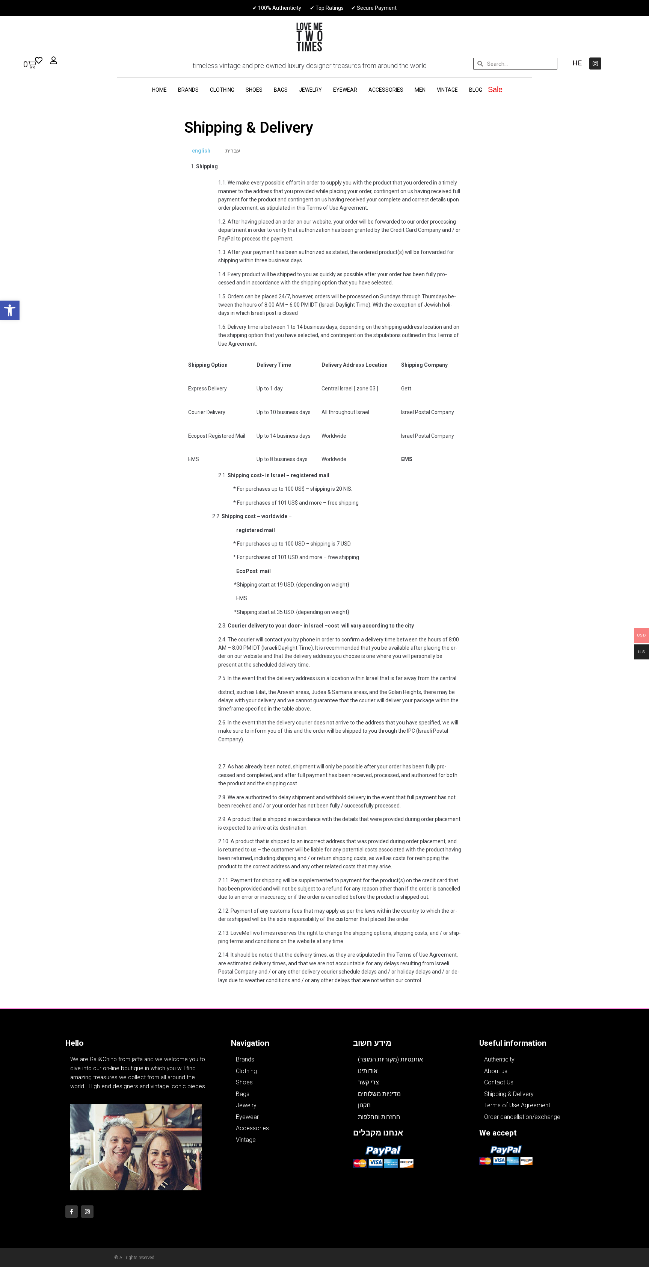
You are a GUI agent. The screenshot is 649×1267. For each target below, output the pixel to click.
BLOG (475, 90)
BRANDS (188, 90)
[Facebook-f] (71, 1211)
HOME (159, 90)
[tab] (201, 151)
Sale (495, 89)
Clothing (222, 90)
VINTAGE (447, 90)
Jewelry (310, 90)
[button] (10, 310)
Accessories (385, 90)
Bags (281, 90)
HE (577, 63)
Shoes (254, 90)
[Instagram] (595, 63)
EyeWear (345, 90)
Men (420, 90)
